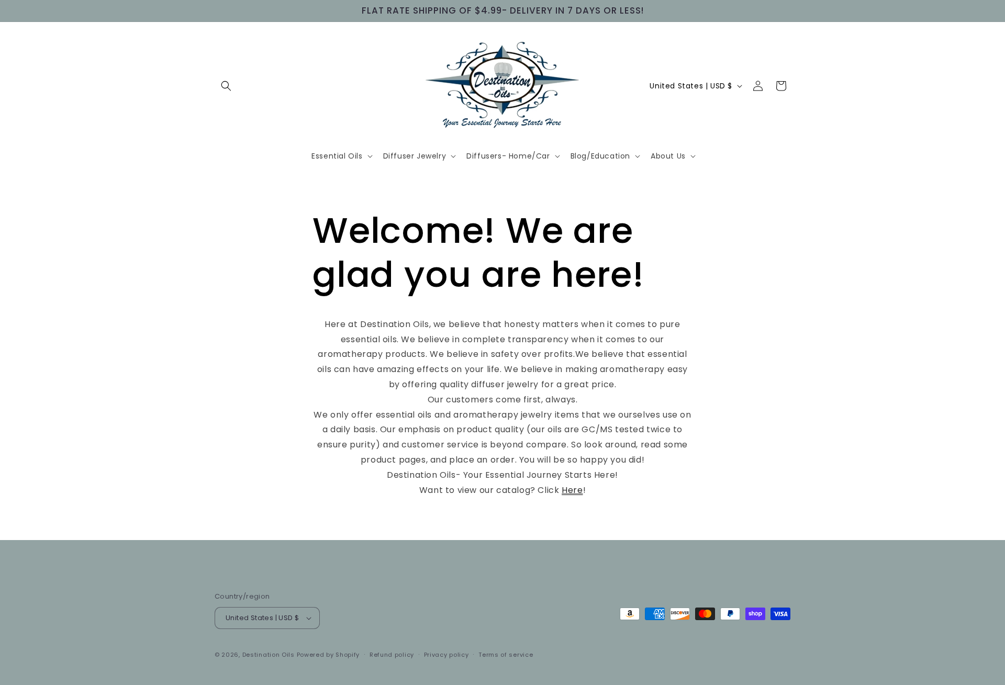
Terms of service (505, 654)
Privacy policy (446, 654)
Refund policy (392, 654)
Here (572, 490)
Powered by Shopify (328, 654)
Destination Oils (268, 654)
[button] (226, 85)
